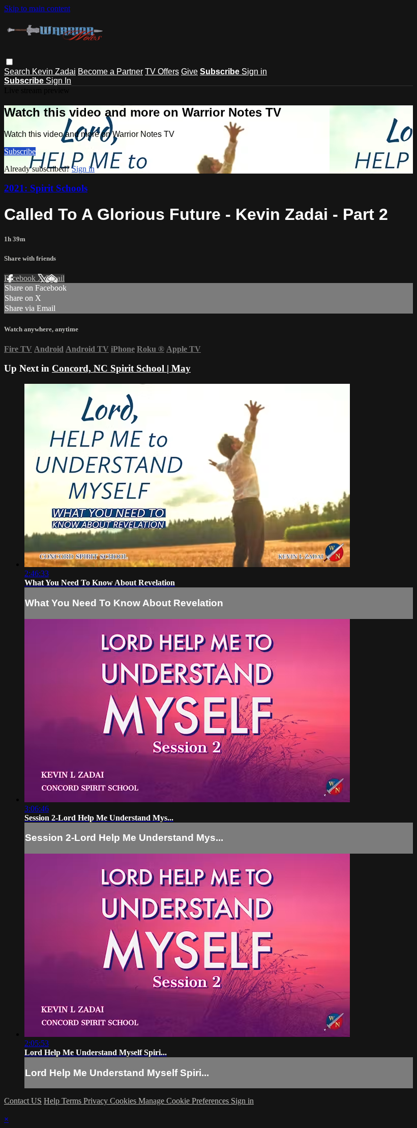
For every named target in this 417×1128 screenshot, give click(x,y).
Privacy (96, 1100)
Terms (72, 1100)
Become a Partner (110, 71)
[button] (9, 62)
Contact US (23, 1100)
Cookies (124, 1100)
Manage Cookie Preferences (184, 1100)
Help (53, 1100)
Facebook (21, 278)
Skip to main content (37, 8)
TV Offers (162, 71)
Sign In (58, 80)
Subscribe (20, 151)
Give (189, 71)
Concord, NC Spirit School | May (121, 368)
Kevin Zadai (54, 71)
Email (55, 278)
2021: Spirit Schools (45, 188)
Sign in (254, 71)
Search (18, 71)
